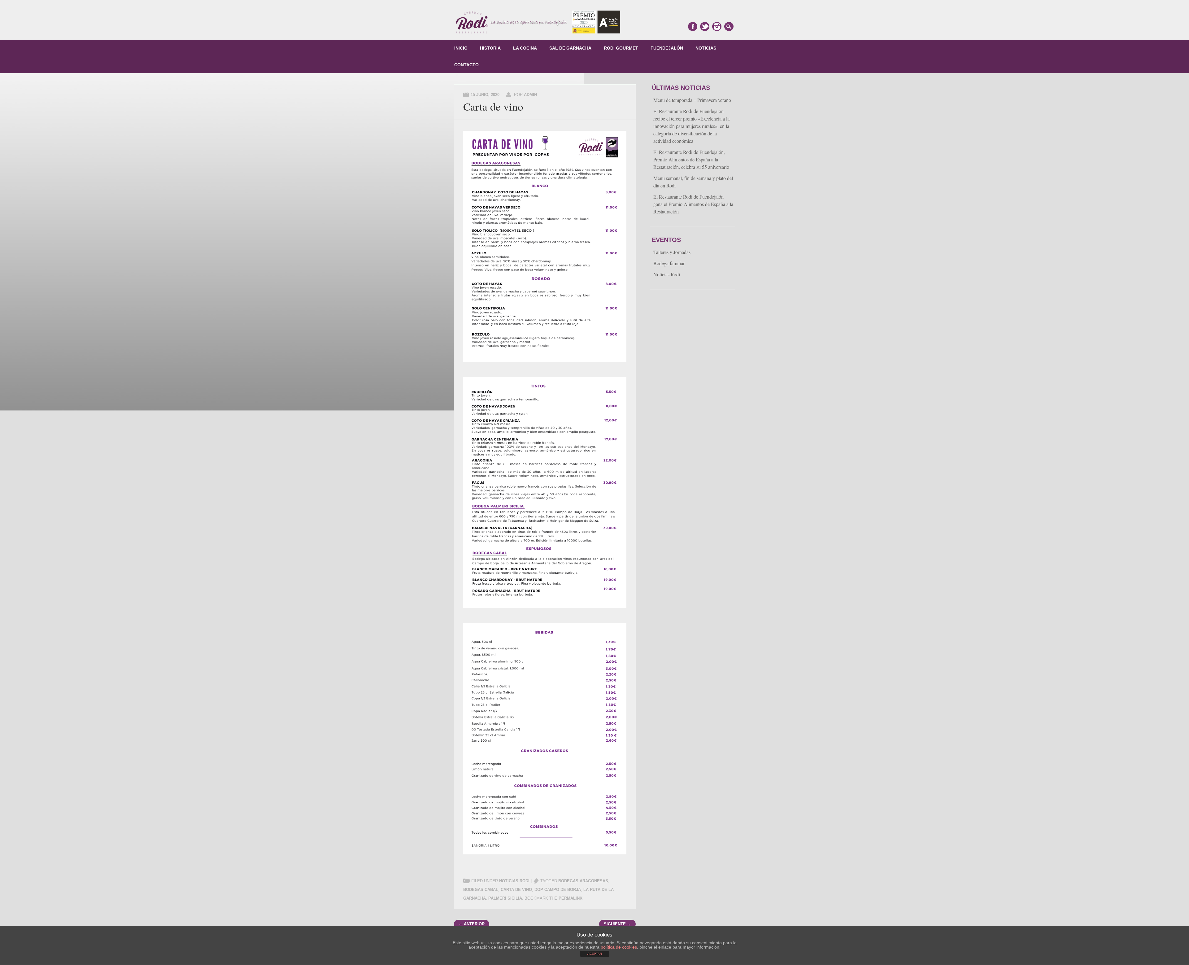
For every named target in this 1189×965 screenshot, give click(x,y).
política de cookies (619, 947)
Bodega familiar (669, 263)
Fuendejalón (667, 48)
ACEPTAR (594, 953)
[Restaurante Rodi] (538, 32)
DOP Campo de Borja (557, 889)
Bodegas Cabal (480, 889)
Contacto (466, 64)
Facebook (692, 26)
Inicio (461, 48)
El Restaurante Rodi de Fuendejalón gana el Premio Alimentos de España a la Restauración (693, 204)
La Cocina (525, 48)
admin (530, 94)
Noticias (705, 48)
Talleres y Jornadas (671, 252)
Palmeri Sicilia (505, 898)
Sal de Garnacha (570, 48)
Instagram (716, 26)
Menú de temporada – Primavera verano (692, 100)
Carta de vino (516, 889)
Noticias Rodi (514, 881)
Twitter (704, 26)
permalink (570, 898)
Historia (490, 48)
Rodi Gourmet (621, 48)
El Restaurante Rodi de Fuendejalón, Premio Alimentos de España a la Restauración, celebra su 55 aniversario (691, 159)
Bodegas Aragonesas (583, 881)
